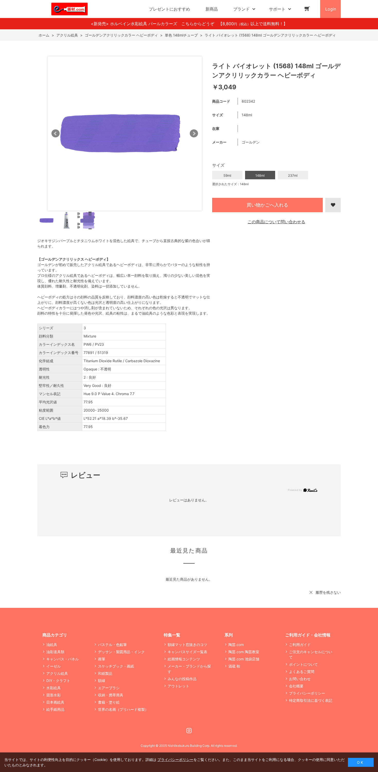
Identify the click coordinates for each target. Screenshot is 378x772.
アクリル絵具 (57, 673)
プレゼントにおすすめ (169, 9)
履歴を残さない (328, 592)
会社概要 (296, 686)
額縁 (101, 680)
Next (194, 133)
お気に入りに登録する (333, 205)
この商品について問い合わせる (276, 221)
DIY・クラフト (58, 680)
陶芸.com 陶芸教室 (243, 652)
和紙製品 (105, 673)
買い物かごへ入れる (267, 205)
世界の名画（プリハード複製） (123, 709)
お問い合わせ (300, 679)
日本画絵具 (55, 702)
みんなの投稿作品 (182, 679)
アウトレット (178, 686)
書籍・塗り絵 (109, 702)
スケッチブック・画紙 (116, 666)
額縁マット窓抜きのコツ (187, 644)
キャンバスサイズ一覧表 (187, 652)
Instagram (189, 730)
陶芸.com (236, 644)
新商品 (211, 9)
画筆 (101, 659)
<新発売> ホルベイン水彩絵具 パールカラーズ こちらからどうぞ (154, 23)
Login (330, 9)
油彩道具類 (55, 652)
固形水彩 (53, 695)
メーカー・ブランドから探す (189, 669)
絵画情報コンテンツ (184, 659)
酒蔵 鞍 (234, 666)
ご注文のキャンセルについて (310, 654)
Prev (55, 133)
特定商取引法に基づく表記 (310, 700)
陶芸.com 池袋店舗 (243, 659)
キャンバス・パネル (62, 659)
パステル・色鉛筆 (112, 644)
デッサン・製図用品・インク (121, 652)
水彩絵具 (53, 688)
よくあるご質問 (301, 671)
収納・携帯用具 (110, 695)
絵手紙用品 (55, 709)
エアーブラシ (109, 688)
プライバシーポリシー (307, 693)
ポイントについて (303, 664)
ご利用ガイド (300, 644)
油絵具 (51, 644)
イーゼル (53, 666)
